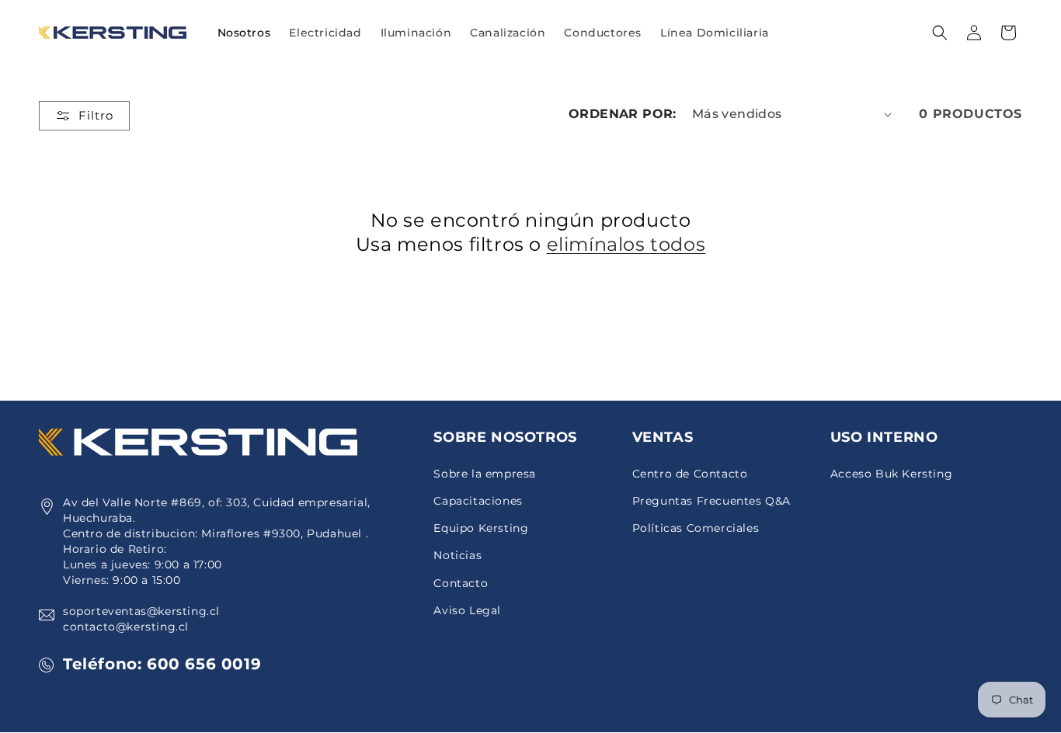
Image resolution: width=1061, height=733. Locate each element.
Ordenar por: (623, 113)
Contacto (460, 583)
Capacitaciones (477, 501)
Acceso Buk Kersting (891, 474)
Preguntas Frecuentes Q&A (711, 501)
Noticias (457, 555)
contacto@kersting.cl (126, 627)
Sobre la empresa (484, 474)
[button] (325, 32)
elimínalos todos (626, 244)
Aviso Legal (467, 610)
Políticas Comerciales (696, 528)
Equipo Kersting (480, 528)
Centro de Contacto (690, 474)
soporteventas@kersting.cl (141, 611)
